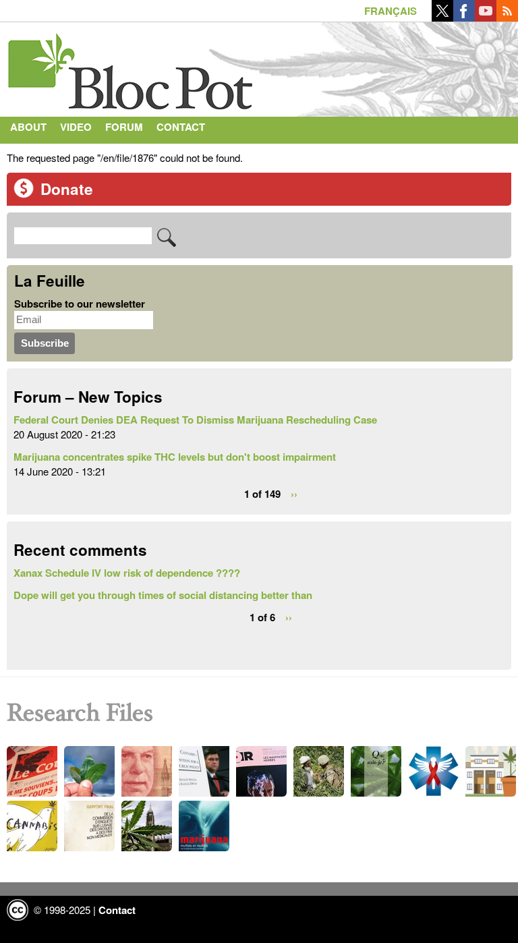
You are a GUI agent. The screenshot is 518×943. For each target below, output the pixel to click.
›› (294, 493)
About (28, 126)
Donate (66, 189)
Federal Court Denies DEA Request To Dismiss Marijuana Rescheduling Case (195, 419)
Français (390, 10)
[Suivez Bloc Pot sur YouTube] (485, 17)
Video (76, 126)
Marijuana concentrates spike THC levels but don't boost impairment (174, 456)
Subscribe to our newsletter (79, 303)
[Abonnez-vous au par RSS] (507, 17)
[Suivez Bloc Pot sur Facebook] (464, 17)
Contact (180, 126)
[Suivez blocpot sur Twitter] (442, 17)
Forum (124, 126)
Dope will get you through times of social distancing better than (162, 595)
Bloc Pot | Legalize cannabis (131, 66)
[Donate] (23, 194)
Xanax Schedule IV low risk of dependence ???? (126, 572)
